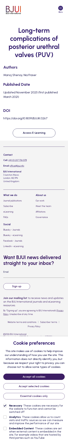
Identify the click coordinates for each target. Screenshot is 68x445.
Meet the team (43, 206)
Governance (42, 217)
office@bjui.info (17, 166)
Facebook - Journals (12, 241)
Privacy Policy (34, 326)
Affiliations (40, 212)
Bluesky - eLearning (13, 235)
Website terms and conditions (22, 322)
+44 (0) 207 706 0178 (17, 160)
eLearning (8, 212)
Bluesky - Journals (11, 230)
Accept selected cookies (34, 386)
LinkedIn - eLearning (13, 246)
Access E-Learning (34, 132)
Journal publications (12, 200)
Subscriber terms (48, 322)
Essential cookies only (34, 396)
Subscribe (8, 206)
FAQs (5, 217)
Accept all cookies (34, 376)
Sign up (16, 286)
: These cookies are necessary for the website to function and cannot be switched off (36, 408)
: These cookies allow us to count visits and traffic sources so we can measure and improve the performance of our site (36, 420)
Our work (40, 200)
